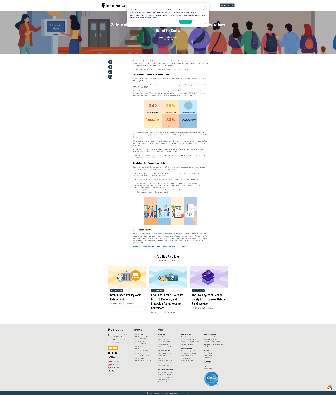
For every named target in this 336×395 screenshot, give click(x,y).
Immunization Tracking (211, 339)
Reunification (162, 358)
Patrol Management (164, 363)
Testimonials (208, 369)
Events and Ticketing (164, 347)
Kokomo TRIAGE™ (140, 339)
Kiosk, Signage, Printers (211, 353)
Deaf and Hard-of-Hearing (212, 342)
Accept (185, 22)
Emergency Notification (188, 339)
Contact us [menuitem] (225, 5)
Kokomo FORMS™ (140, 344)
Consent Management (188, 351)
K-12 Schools (162, 337)
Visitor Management (164, 353)
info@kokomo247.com (122, 343)
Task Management (164, 379)
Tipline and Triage (163, 365)
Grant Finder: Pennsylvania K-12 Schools (125, 297)
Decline (200, 22)
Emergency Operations (165, 361)
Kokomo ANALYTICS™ (141, 346)
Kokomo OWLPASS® (141, 351)
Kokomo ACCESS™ (140, 353)
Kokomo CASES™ (140, 334)
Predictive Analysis (187, 360)
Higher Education (163, 339)
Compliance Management (189, 353)
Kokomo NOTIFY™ (140, 341)
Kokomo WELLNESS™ (141, 356)
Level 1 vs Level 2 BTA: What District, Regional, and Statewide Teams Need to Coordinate (167, 301)
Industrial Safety (163, 344)
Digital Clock (208, 358)
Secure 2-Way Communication (190, 342)
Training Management (188, 358)
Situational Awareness (165, 372)
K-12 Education (116, 291)
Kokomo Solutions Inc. (168, 37)
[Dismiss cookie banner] (205, 7)
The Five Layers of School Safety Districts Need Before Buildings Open (208, 299)
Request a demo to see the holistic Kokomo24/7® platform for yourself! (160, 246)
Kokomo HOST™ (139, 349)
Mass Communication (187, 337)
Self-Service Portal (164, 382)
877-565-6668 (120, 340)
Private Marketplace (210, 355)
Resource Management (165, 377)
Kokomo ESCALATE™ (141, 337)
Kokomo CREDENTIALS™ (142, 361)
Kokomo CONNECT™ (141, 358)
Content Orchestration (188, 344)
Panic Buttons (162, 356)
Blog (205, 366)
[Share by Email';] (110, 77)
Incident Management (165, 375)
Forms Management (187, 356)
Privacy (187, 393)
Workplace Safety (164, 342)
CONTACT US (113, 348)
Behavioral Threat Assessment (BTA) (213, 345)
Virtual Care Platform (210, 337)
